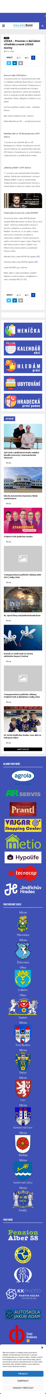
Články (6, 38)
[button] (42, 1347)
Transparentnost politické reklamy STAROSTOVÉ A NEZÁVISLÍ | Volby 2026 (22, 696)
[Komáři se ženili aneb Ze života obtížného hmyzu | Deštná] (23, 637)
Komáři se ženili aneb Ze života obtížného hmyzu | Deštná (18, 655)
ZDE (38, 256)
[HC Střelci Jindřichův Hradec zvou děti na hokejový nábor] (23, 719)
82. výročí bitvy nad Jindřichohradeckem (22, 615)
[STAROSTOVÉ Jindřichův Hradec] (23, 520)
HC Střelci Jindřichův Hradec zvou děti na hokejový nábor (22, 736)
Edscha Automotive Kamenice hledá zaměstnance (20, 497)
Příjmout (23, 1374)
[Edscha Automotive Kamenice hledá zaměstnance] (23, 480)
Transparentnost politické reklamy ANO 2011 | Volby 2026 (22, 576)
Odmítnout (23, 1381)
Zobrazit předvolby (23, 1388)
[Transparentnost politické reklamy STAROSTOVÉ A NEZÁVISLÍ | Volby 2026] (23, 678)
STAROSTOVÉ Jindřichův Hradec (18, 536)
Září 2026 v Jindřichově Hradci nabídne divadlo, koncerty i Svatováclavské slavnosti (21, 455)
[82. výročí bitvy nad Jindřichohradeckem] (23, 599)
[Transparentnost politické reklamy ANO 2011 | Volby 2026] (23, 559)
